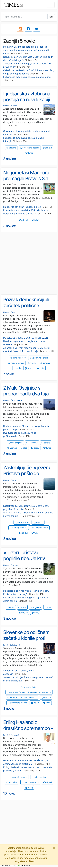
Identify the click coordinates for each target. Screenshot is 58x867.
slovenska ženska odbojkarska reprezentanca (29, 692)
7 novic (8, 374)
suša (48, 607)
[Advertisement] (29, 263)
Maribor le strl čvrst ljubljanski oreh (22, 206)
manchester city (31, 782)
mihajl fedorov (19, 358)
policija (46, 442)
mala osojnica (16, 442)
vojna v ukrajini (17, 363)
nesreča (13, 448)
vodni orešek (22, 522)
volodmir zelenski (39, 358)
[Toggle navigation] (51, 5)
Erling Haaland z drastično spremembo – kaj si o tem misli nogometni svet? (28, 731)
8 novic (8, 709)
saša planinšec (30, 687)
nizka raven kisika (39, 527)
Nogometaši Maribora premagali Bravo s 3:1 (26, 175)
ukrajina (46, 363)
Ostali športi (15, 645)
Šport (5, 645)
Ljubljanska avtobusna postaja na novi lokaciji (27, 77)
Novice (6, 106)
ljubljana (12, 148)
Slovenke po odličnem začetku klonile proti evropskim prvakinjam (26, 638)
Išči (51, 16)
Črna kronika (16, 400)
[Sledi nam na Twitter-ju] (36, 28)
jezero (23, 607)
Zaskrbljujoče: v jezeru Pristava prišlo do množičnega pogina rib (27, 473)
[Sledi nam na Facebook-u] (28, 28)
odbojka (47, 697)
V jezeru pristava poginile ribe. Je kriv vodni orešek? (24, 558)
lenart (11, 607)
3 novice (9, 159)
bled (25, 448)
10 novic (9, 793)
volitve (33, 363)
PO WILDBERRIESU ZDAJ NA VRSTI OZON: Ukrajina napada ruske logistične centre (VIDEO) (25, 341)
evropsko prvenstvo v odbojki (23, 697)
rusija (18, 368)
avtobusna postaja (30, 148)
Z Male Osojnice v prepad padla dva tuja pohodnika (26, 394)
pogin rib (38, 522)
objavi (49, 148)
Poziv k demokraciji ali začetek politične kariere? (26, 305)
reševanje (33, 442)
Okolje (13, 480)
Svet (13, 312)
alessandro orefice (18, 702)
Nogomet (15, 735)
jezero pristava (18, 527)
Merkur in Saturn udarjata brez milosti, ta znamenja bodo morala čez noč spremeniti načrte (26, 50)
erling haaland (40, 777)
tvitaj (30, 153)
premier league (20, 777)
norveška (12, 782)
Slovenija (14, 106)
